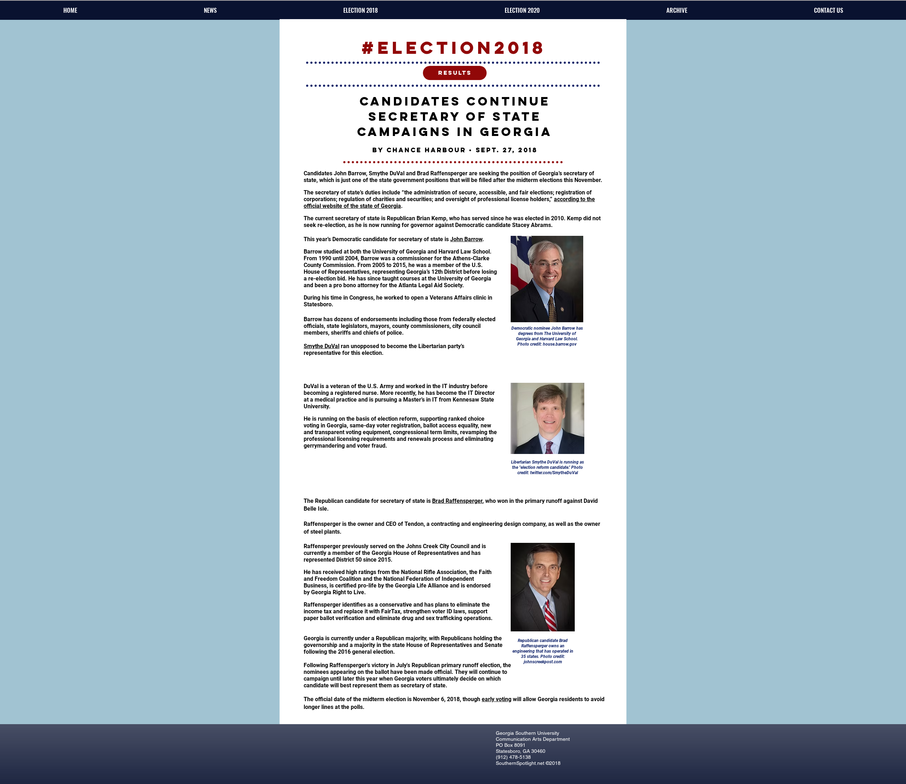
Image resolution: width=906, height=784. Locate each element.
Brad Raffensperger (457, 501)
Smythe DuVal (321, 346)
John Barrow (466, 239)
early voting (496, 699)
